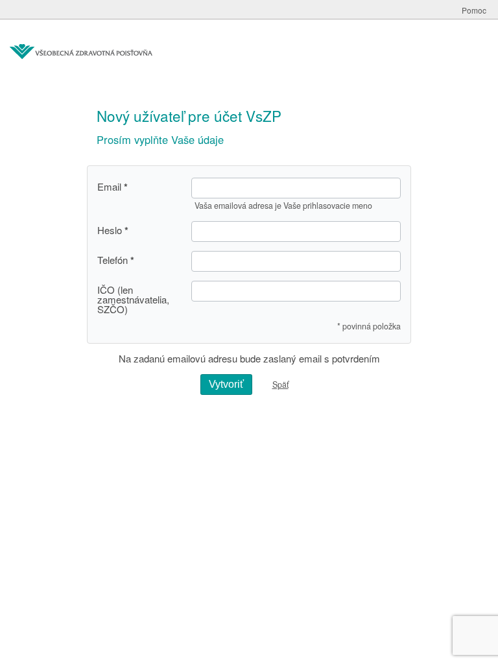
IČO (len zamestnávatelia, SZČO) (133, 299)
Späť (280, 384)
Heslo (109, 230)
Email (109, 187)
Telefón (112, 260)
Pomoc (474, 10)
